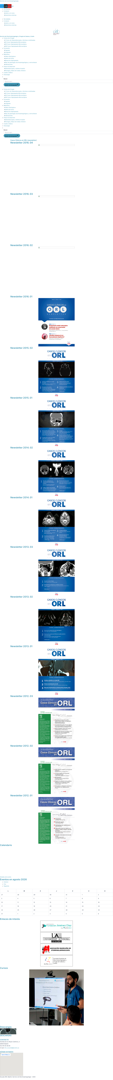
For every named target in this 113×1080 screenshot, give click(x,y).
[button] (4, 76)
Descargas (7, 74)
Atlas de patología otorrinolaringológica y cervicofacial (21, 62)
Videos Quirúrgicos (10, 56)
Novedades (7, 9)
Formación (7, 48)
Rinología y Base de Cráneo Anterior (15, 70)
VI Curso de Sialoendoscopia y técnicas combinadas (20, 40)
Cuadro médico (8, 72)
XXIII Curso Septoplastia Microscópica (16, 46)
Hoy (5, 884)
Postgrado (8, 52)
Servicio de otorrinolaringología (9, 1)
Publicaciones (9, 64)
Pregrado (7, 50)
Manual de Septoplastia (11, 60)
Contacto (6, 11)
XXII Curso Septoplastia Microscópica (15, 44)
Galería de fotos (9, 58)
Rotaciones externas (10, 15)
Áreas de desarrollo (9, 66)
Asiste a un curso (10, 13)
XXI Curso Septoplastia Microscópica (15, 42)
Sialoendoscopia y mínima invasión (15, 68)
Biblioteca (6, 54)
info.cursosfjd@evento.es (11, 1048)
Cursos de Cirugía (9, 38)
